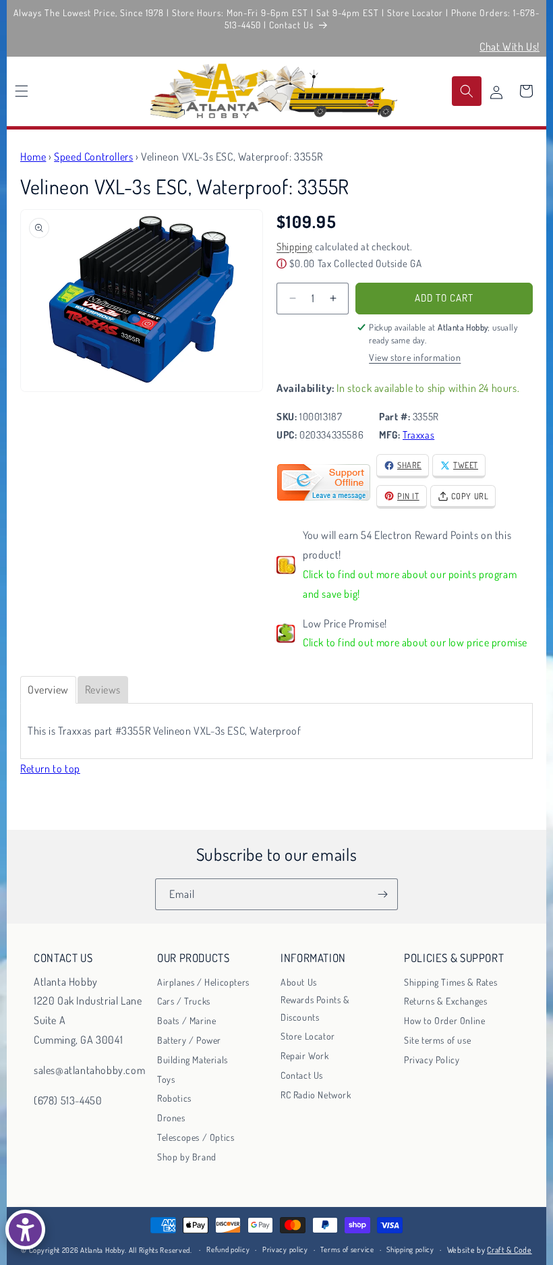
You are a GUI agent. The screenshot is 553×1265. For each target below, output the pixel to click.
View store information (415, 357)
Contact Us (302, 1075)
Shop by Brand (186, 1156)
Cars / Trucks (183, 1001)
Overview (48, 689)
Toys (166, 1079)
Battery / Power (189, 1040)
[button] (21, 91)
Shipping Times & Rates (450, 982)
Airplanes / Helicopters (203, 982)
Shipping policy (410, 1249)
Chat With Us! (509, 46)
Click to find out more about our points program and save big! (410, 583)
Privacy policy (285, 1249)
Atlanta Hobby (102, 1250)
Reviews (103, 689)
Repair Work (305, 1055)
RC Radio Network (316, 1094)
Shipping (294, 246)
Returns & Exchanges (445, 1001)
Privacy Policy (431, 1059)
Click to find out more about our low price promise (415, 642)
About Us (299, 982)
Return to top (50, 768)
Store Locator (308, 1036)
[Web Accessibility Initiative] (25, 1229)
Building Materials (192, 1059)
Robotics (174, 1098)
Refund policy (228, 1249)
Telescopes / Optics (195, 1137)
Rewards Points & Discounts (315, 1008)
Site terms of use (437, 1040)
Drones (171, 1117)
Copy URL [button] (470, 495)
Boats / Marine (186, 1020)
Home (33, 156)
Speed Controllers (93, 156)
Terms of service (347, 1249)
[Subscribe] (382, 894)
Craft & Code (509, 1250)
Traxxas (418, 434)
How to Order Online (444, 1020)
